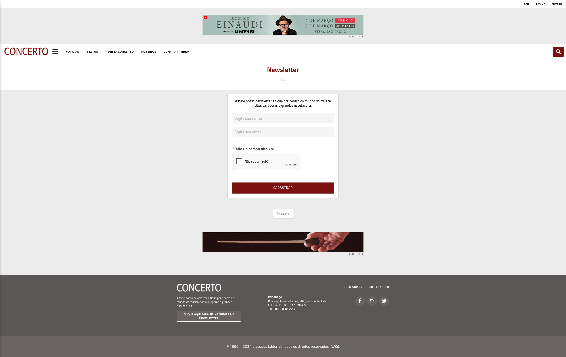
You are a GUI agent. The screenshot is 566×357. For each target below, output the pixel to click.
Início (283, 80)
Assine (540, 4)
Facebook (360, 301)
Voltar (285, 213)
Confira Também (176, 51)
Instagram (372, 301)
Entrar (557, 4)
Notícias (72, 51)
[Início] (26, 53)
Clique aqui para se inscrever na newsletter (209, 316)
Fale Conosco (379, 287)
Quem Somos (353, 287)
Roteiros (148, 51)
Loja (526, 4)
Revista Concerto (119, 51)
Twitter (384, 301)
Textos (92, 51)
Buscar (558, 51)
